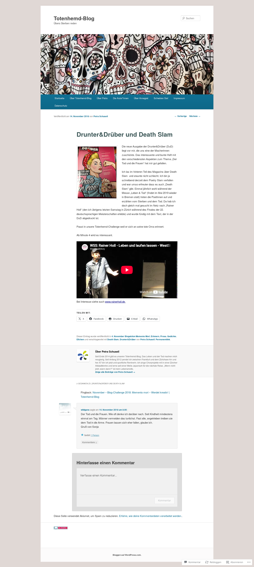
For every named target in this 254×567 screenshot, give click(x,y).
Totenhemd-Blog (74, 18)
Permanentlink (163, 339)
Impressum (179, 98)
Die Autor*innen (121, 98)
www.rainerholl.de (115, 301)
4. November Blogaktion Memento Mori (131, 336)
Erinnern (155, 336)
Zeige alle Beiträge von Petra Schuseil (115, 371)
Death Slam (113, 339)
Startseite (59, 98)
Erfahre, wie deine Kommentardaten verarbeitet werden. (150, 516)
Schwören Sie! (161, 98)
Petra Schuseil (100, 116)
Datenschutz (61, 105)
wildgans (85, 409)
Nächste (194, 116)
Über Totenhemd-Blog (80, 98)
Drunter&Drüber (128, 339)
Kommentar (164, 500)
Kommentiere (89, 442)
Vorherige (181, 116)
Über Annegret (141, 98)
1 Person (95, 435)
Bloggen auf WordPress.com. (127, 554)
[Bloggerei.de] (61, 528)
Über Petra (102, 98)
